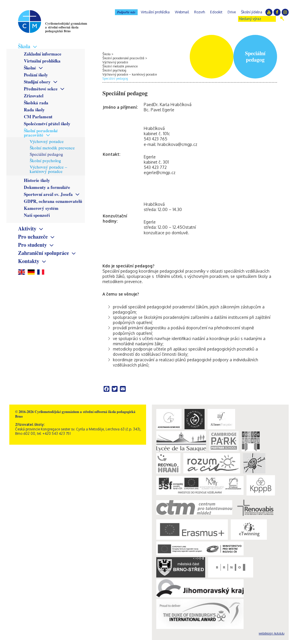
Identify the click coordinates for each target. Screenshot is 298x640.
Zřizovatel (33, 95)
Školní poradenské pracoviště (41, 132)
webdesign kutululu (271, 633)
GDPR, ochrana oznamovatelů (53, 201)
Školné (30, 68)
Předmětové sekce (41, 88)
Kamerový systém (41, 208)
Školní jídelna (251, 12)
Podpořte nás (126, 12)
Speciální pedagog (46, 154)
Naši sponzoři (37, 215)
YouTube (268, 12)
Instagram (285, 12)
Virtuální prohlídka (42, 61)
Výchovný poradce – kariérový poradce (48, 169)
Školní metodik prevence (52, 148)
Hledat (282, 19)
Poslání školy (36, 74)
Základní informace (42, 54)
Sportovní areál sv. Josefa (48, 194)
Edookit (216, 12)
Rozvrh (199, 12)
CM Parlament (38, 116)
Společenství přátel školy (47, 123)
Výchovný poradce (47, 141)
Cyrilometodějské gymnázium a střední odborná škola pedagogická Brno (66, 27)
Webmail (182, 12)
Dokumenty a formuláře (47, 187)
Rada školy (34, 109)
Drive (232, 12)
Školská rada (36, 102)
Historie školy (37, 180)
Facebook (277, 12)
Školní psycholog (45, 160)
